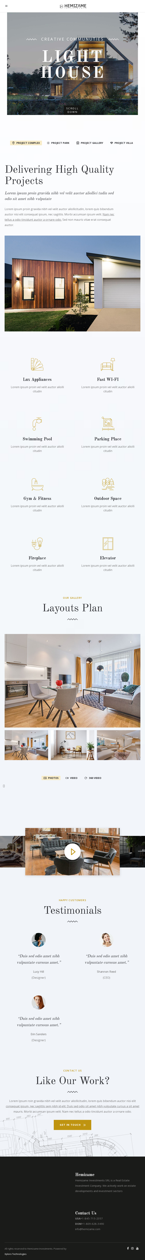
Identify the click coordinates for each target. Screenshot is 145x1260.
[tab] (26, 142)
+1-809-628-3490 (93, 1223)
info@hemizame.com (87, 1229)
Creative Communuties (72, 39)
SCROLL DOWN (72, 110)
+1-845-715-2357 (91, 1218)
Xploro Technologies (16, 1254)
